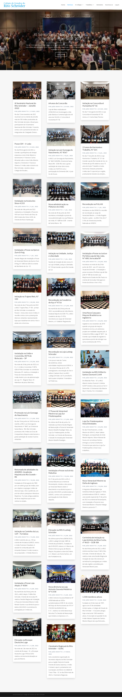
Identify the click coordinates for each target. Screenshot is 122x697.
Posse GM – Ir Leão (23, 144)
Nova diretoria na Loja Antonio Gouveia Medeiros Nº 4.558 (60, 589)
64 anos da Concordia (57, 103)
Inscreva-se (109, 5)
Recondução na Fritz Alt (92, 204)
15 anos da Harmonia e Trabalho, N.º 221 (92, 148)
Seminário (99, 5)
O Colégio (78, 5)
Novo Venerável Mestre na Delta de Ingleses (94, 481)
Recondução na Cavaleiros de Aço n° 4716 (59, 301)
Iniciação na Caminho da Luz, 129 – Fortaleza (27, 532)
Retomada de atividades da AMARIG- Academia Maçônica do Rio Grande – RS (26, 473)
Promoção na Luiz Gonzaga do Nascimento (26, 413)
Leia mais (61, 54)
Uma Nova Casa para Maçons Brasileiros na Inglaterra (91, 315)
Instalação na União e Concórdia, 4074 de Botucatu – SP (24, 355)
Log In (117, 5)
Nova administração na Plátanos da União (58, 205)
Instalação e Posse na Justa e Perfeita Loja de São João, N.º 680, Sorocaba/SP (94, 255)
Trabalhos (89, 5)
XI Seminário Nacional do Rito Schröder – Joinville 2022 (61, 36)
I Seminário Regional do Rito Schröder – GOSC (60, 647)
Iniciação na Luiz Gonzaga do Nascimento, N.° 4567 (60, 151)
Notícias (70, 5)
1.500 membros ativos (92, 597)
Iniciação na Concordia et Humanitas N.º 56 (93, 104)
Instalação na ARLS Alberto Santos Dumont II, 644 (94, 373)
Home (63, 5)
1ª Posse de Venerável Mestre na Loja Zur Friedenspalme (58, 413)
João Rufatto (51, 43)
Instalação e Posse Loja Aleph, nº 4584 (24, 584)
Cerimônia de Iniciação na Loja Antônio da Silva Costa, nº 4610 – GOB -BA (94, 540)
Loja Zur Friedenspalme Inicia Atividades (92, 422)
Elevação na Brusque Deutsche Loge (23, 641)
